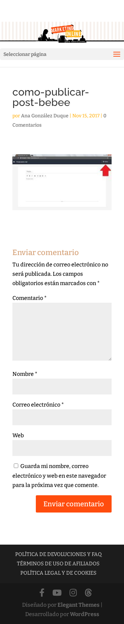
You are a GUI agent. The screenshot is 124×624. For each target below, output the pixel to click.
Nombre (25, 374)
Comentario (29, 298)
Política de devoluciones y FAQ (58, 554)
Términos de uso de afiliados (58, 563)
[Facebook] (41, 593)
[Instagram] (73, 593)
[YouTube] (57, 593)
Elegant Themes (79, 605)
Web (18, 435)
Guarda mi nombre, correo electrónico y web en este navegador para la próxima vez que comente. (59, 475)
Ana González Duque (45, 116)
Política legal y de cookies (58, 573)
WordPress (84, 614)
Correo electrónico (38, 404)
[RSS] (88, 593)
